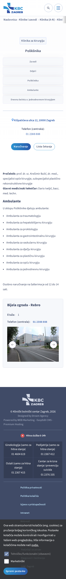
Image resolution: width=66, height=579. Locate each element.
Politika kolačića (29, 496)
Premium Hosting (13, 424)
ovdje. (35, 545)
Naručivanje (21, 146)
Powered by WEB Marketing (19, 420)
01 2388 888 (33, 134)
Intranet (24, 513)
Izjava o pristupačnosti (33, 504)
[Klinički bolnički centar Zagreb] (13, 8)
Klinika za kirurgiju (33, 41)
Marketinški (18, 561)
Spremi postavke (16, 571)
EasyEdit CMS (44, 420)
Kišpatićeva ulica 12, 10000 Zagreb (34, 120)
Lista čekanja (44, 146)
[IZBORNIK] (58, 8)
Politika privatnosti (31, 487)
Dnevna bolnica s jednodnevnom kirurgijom (33, 99)
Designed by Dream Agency (33, 416)
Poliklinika (33, 80)
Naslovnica (10, 20)
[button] (53, 344)
